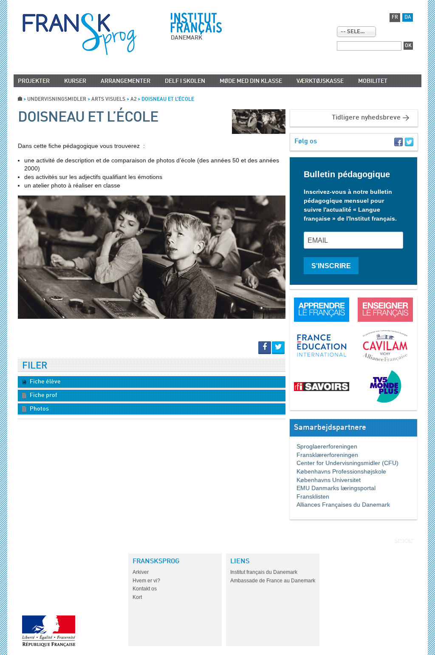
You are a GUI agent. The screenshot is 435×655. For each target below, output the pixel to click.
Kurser (75, 81)
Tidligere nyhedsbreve (366, 117)
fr (395, 17)
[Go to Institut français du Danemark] (196, 24)
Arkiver (141, 572)
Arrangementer (125, 81)
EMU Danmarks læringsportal (333, 488)
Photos (38, 409)
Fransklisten (309, 496)
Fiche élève (44, 382)
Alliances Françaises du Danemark (340, 504)
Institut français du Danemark (263, 572)
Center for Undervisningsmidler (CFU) (344, 462)
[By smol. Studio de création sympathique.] (404, 541)
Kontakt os (145, 589)
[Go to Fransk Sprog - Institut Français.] (20, 99)
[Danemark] (79, 34)
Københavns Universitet (325, 479)
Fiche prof (42, 395)
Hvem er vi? (146, 581)
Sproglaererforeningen (323, 446)
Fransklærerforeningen (324, 454)
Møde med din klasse (251, 81)
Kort (137, 597)
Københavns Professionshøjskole (338, 471)
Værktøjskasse (320, 81)
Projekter (34, 81)
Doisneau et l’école (88, 118)
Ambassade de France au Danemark (272, 581)
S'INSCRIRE (331, 265)
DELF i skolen (185, 81)
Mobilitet (372, 81)
